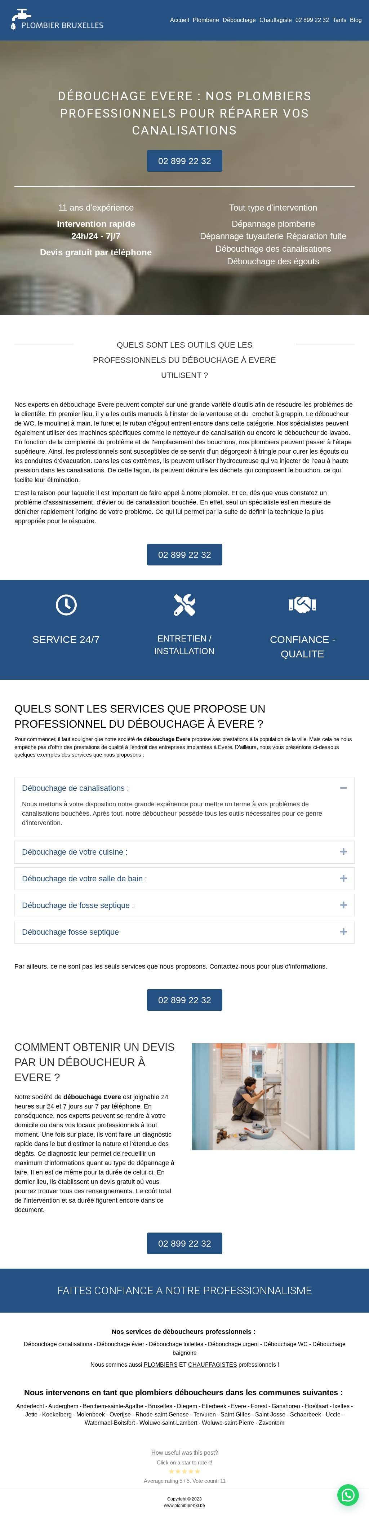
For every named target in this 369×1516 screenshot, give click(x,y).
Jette (31, 1414)
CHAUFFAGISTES (212, 1365)
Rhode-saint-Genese (162, 1414)
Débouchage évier (120, 1344)
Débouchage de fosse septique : (78, 905)
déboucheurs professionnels (207, 1331)
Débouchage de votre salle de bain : (84, 878)
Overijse (120, 1414)
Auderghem (63, 1406)
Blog (356, 20)
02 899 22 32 (312, 20)
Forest (259, 1406)
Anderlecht (30, 1406)
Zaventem (271, 1423)
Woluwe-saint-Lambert (168, 1423)
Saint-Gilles (235, 1414)
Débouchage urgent (233, 1344)
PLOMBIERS (161, 1365)
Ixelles (341, 1406)
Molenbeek (90, 1414)
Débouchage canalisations (58, 1344)
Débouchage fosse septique (70, 932)
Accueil (179, 20)
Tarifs (339, 20)
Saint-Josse (270, 1414)
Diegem (187, 1406)
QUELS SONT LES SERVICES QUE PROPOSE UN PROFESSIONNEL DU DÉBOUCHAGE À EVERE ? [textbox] (140, 716)
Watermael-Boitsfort (110, 1423)
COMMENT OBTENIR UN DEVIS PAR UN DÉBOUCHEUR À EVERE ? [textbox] (94, 1062)
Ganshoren (286, 1406)
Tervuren (205, 1414)
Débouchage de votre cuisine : (75, 851)
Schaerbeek (305, 1414)
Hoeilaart (316, 1406)
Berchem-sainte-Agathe (113, 1406)
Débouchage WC (285, 1344)
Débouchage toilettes (176, 1344)
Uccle (333, 1414)
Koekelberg (57, 1414)
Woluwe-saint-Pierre (228, 1423)
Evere (238, 1406)
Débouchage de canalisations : (75, 788)
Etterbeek (214, 1406)
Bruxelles (160, 1406)
